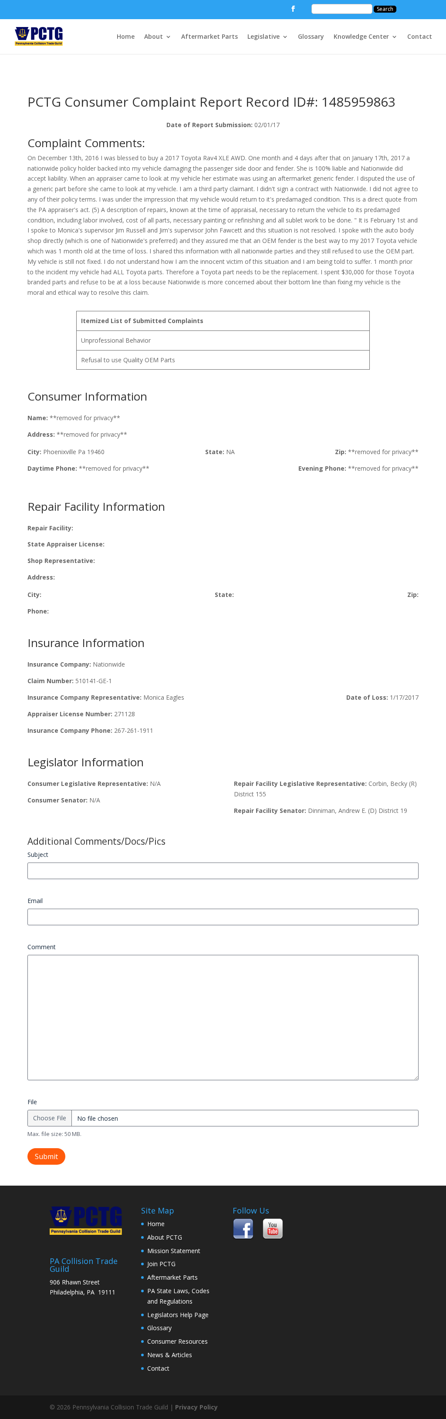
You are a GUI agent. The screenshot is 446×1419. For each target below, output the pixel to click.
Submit (46, 1156)
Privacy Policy (196, 1407)
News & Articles (169, 1355)
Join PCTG (161, 1264)
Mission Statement (173, 1251)
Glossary (311, 37)
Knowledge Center (361, 37)
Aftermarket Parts (209, 37)
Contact (419, 37)
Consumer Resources (177, 1341)
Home (126, 37)
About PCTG (164, 1237)
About (153, 37)
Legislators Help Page (178, 1315)
